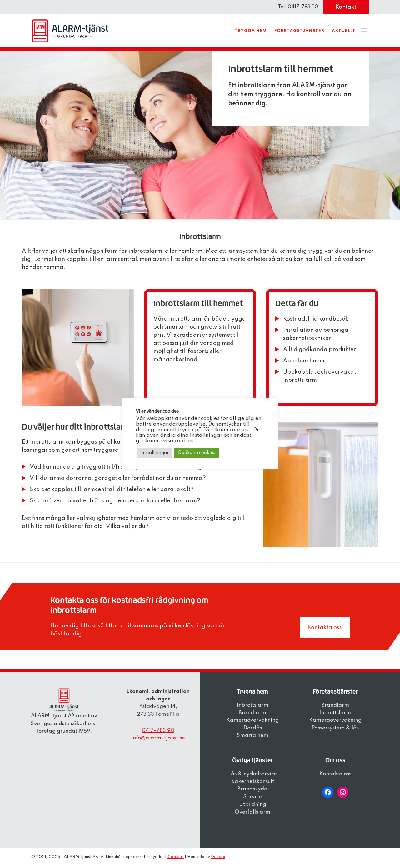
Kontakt (345, 7)
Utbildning (252, 804)
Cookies (176, 857)
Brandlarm (252, 712)
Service (252, 796)
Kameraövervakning (252, 720)
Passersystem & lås (335, 728)
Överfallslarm (252, 812)
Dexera (218, 857)
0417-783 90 (158, 730)
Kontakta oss (325, 627)
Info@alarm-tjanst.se (158, 738)
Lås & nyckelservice (252, 774)
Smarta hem (252, 735)
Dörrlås (252, 728)
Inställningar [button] (155, 452)
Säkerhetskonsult (252, 781)
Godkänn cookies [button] (196, 452)
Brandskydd (253, 789)
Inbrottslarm (252, 705)
